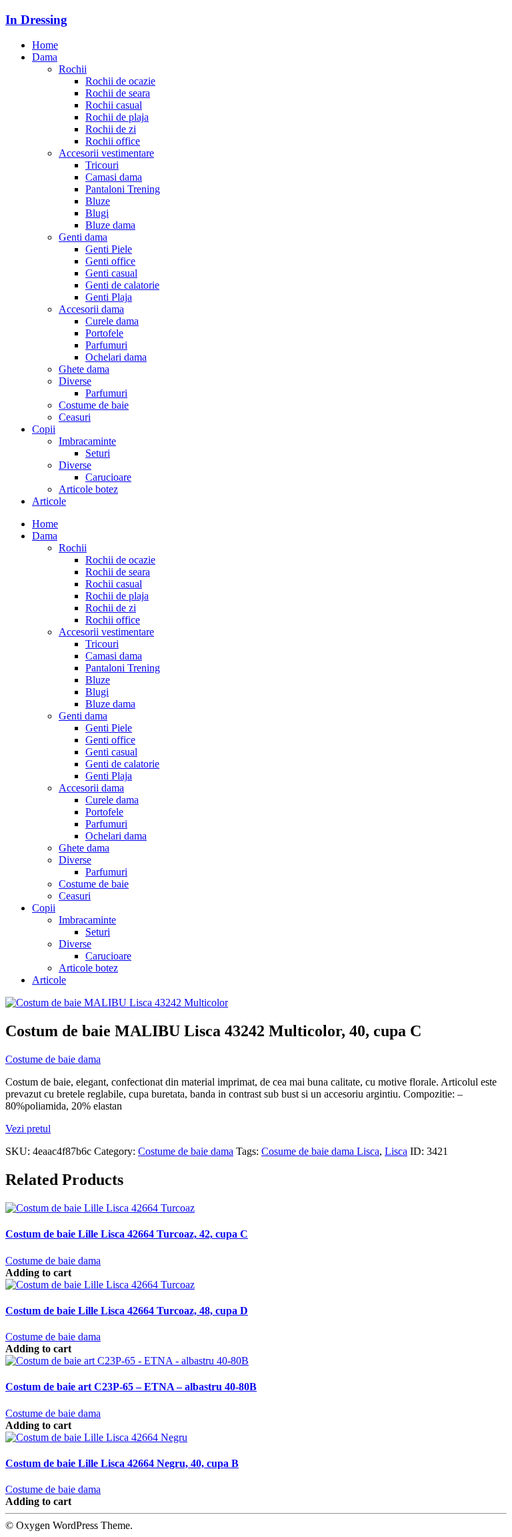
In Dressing (36, 20)
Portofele (104, 333)
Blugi (97, 213)
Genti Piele (108, 249)
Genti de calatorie (122, 285)
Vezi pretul (28, 1128)
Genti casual (111, 273)
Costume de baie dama (53, 1059)
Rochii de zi (110, 129)
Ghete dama (84, 369)
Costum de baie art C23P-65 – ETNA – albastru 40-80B (131, 1386)
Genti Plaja (108, 297)
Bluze (97, 201)
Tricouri (102, 165)
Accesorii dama (91, 309)
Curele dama (112, 321)
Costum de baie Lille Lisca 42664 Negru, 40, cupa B (122, 1463)
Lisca (396, 1151)
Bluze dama (110, 225)
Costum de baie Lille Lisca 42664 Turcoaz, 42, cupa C (126, 1234)
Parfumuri (106, 345)
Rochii (73, 69)
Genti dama (83, 237)
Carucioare (108, 477)
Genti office (110, 261)
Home (45, 45)
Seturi (97, 453)
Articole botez (88, 489)
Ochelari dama (116, 357)
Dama (44, 57)
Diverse (75, 381)
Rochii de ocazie (120, 81)
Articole (49, 501)
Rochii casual (113, 105)
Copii (43, 429)
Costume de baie (94, 405)
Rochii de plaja (117, 117)
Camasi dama (113, 177)
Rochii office (112, 141)
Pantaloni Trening (122, 189)
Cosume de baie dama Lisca (320, 1151)
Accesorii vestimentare (106, 153)
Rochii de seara (117, 93)
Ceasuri (75, 417)
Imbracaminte (87, 441)
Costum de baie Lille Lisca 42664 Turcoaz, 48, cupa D (126, 1310)
